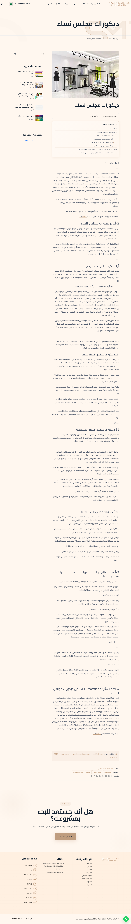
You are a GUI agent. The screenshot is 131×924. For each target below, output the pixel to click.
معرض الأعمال (87, 875)
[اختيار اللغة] (11, 4)
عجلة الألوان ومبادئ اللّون (25, 116)
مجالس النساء (97, 772)
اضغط (84, 216)
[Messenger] (91, 776)
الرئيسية (116, 38)
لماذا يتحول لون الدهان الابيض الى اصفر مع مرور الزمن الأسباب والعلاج (24, 107)
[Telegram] (100, 776)
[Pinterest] (94, 776)
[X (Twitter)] (109, 776)
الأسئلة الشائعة (87, 878)
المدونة (108, 38)
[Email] (106, 776)
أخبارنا (67, 3)
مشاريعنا (89, 872)
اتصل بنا (49, 3)
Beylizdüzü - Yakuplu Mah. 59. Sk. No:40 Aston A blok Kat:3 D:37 (53, 864)
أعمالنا (85, 3)
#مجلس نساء (66, 754)
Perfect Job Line (17, 919)
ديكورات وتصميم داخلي (81, 754)
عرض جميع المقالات (29, 140)
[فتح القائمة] (3, 4)
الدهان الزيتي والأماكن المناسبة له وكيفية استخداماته (26, 84)
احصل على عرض (67, 836)
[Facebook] (111, 776)
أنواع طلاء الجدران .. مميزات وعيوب (25, 72)
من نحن (58, 3)
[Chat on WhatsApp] (126, 919)
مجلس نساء (107, 772)
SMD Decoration (78, 772)
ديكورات (88, 772)
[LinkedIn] (97, 776)
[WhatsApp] (103, 776)
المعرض (76, 3)
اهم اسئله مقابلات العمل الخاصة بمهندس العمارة (26, 94)
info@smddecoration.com (55, 872)
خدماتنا (89, 869)
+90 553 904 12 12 (58, 869)
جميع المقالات (98, 754)
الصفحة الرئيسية (96, 3)
